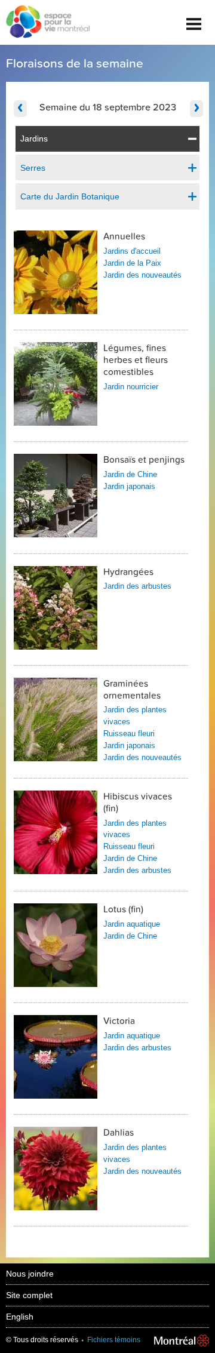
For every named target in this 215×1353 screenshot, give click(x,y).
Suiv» (196, 108)
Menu (194, 19)
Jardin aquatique (131, 924)
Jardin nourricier (130, 386)
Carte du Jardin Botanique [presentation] (69, 196)
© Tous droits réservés (42, 1340)
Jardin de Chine (130, 474)
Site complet (29, 1295)
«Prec (20, 108)
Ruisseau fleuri (129, 733)
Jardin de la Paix (132, 263)
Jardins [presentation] (34, 138)
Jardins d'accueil (132, 251)
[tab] (108, 139)
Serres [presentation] (32, 168)
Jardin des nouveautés (142, 274)
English (19, 1316)
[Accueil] (45, 22)
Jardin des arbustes (137, 586)
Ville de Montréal (181, 1340)
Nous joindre (30, 1273)
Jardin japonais (129, 486)
